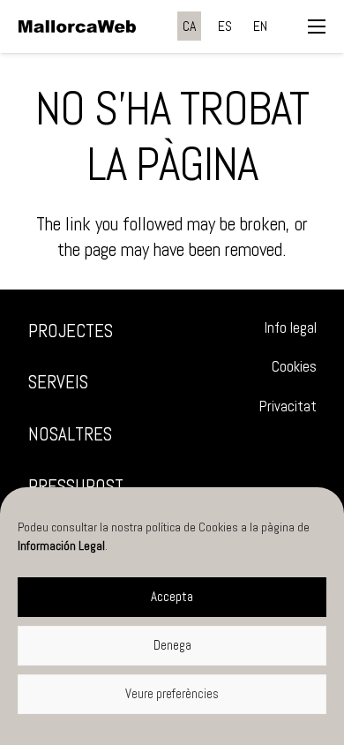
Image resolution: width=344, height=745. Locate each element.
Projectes (70, 330)
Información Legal (61, 545)
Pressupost (75, 486)
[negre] (77, 26)
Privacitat (288, 406)
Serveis (58, 382)
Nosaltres (70, 434)
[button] (316, 26)
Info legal (291, 328)
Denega (172, 644)
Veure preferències (172, 693)
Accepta (172, 596)
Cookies (294, 366)
